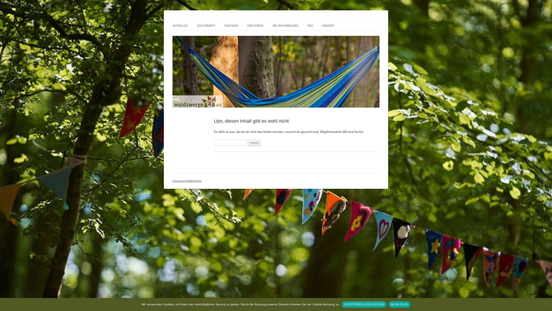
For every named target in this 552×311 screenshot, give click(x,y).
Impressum (178, 180)
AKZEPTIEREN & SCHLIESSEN (364, 304)
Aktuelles (180, 25)
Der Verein (255, 25)
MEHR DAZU (399, 304)
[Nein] (546, 304)
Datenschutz (194, 180)
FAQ (310, 25)
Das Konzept (206, 25)
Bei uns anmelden (285, 25)
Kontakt (328, 25)
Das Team (231, 25)
